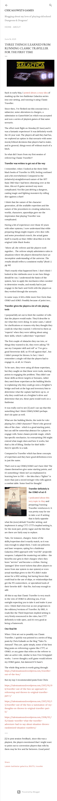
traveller (39, 766)
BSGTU (32, 766)
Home (8, 27)
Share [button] (7, 762)
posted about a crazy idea (36, 92)
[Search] (50, 4)
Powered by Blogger (31, 792)
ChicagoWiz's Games (19, 10)
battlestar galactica (19, 766)
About (17, 27)
